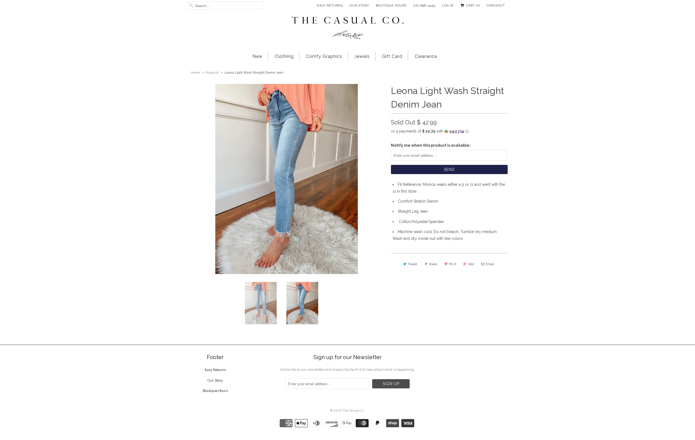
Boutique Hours (391, 5)
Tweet (412, 264)
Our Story (359, 5)
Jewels (362, 56)
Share (433, 264)
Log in (448, 5)
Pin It (452, 264)
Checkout (495, 5)
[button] (449, 131)
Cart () (472, 5)
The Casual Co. (353, 410)
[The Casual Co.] (347, 28)
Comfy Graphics (324, 56)
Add (471, 264)
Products (212, 72)
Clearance (426, 56)
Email (490, 264)
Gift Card (392, 56)
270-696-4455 (424, 5)
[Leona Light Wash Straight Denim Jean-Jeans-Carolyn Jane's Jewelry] (286, 179)
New (257, 56)
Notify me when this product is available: (430, 145)
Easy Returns (330, 5)
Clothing (284, 56)
